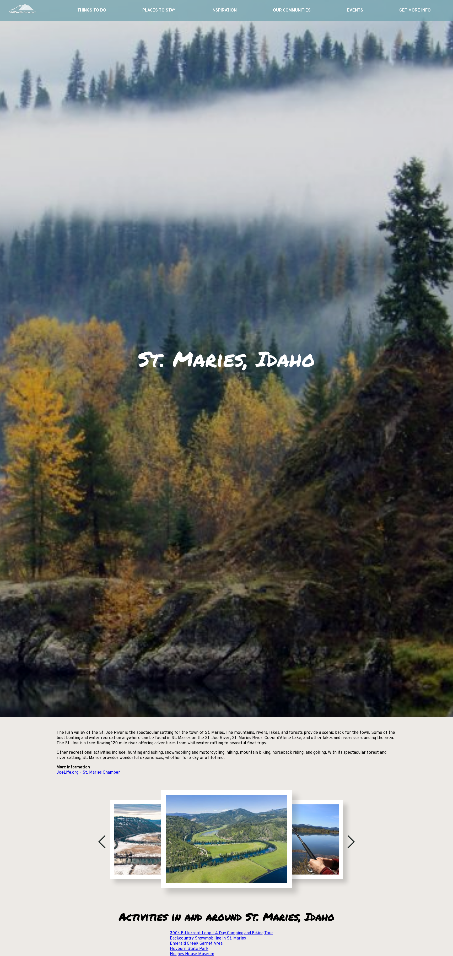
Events (355, 10)
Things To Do (91, 10)
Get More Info (415, 10)
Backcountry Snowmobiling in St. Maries (208, 938)
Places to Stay (158, 10)
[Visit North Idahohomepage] (22, 10)
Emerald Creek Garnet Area (196, 943)
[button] (102, 841)
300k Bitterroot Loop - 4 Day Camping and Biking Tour (221, 933)
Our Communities (292, 10)
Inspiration (224, 10)
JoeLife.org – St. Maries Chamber (88, 772)
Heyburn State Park (189, 949)
